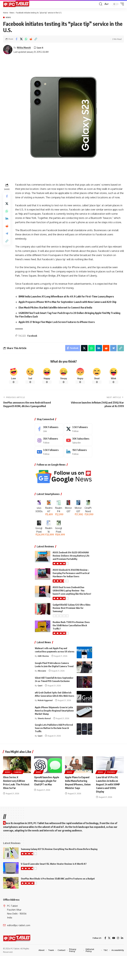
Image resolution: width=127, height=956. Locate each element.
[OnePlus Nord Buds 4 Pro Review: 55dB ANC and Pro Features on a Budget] (11, 883)
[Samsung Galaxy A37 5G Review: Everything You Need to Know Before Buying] (11, 853)
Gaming (18, 772)
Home (5, 12)
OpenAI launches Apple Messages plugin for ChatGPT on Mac (46, 781)
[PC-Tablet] (16, 4)
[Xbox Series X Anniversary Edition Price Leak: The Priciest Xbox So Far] (17, 764)
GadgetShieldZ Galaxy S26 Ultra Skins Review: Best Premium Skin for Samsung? (71, 608)
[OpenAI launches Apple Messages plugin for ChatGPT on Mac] (48, 764)
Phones (111, 772)
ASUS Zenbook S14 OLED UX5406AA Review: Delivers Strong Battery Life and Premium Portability (71, 555)
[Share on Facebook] (16, 39)
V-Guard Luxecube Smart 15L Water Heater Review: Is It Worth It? (54, 864)
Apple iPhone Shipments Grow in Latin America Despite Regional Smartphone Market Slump (54, 710)
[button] (100, 4)
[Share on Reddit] (31, 39)
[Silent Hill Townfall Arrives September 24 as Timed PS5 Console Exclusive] (84, 682)
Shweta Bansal (44, 718)
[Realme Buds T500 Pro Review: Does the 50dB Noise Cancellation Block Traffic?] (42, 626)
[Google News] (49, 451)
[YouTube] (114, 938)
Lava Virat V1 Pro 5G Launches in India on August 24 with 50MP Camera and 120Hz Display (108, 784)
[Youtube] (78, 440)
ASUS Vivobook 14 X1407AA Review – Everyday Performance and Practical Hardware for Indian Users (71, 573)
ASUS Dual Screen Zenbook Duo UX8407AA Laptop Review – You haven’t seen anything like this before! (72, 590)
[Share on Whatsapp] (26, 39)
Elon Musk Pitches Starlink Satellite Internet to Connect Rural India (55, 307)
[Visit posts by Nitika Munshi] (7, 49)
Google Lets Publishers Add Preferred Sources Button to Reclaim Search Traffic (54, 728)
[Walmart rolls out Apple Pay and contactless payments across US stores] (84, 652)
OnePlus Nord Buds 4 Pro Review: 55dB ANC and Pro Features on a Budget (58, 878)
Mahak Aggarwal (45, 700)
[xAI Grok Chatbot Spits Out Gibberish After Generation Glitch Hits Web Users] (84, 697)
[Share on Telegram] (7, 233)
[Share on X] (21, 39)
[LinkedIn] (78, 451)
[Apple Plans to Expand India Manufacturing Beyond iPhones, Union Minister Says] (79, 764)
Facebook (32, 335)
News (12, 12)
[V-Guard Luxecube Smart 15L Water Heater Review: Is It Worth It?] (11, 868)
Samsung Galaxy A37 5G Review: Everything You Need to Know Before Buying (59, 849)
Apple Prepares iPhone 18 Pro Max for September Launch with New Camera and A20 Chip (67, 301)
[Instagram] (49, 440)
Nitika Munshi (24, 47)
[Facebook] (49, 429)
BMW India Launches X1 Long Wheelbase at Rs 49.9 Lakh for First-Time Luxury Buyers (66, 296)
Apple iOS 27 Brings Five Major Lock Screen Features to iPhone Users (57, 322)
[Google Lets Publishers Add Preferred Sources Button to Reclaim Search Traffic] (84, 729)
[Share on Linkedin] (7, 218)
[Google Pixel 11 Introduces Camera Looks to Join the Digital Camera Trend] (84, 667)
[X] (78, 429)
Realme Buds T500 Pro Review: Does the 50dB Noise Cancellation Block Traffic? (71, 625)
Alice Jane (42, 670)
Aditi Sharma (43, 656)
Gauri (40, 685)
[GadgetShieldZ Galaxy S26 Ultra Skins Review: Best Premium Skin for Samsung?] (42, 609)
